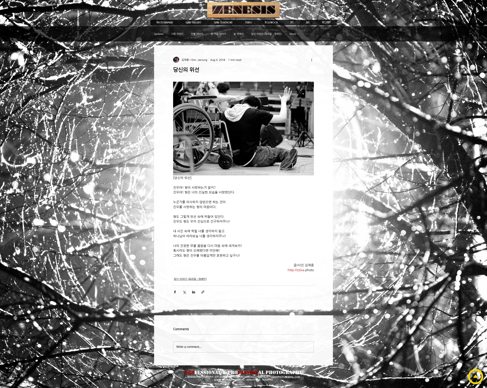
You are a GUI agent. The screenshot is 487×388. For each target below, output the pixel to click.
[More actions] (311, 59)
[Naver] (334, 4)
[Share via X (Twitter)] (184, 292)
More (293, 33)
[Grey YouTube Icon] (327, 4)
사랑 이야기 (177, 33)
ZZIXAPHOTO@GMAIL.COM (285, 376)
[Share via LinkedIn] (193, 292)
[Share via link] (203, 292)
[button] (164, 22)
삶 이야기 (239, 33)
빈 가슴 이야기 (218, 33)
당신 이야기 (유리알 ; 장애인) (266, 33)
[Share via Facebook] (175, 292)
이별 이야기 (197, 33)
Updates (159, 33)
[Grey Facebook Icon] (320, 4)
